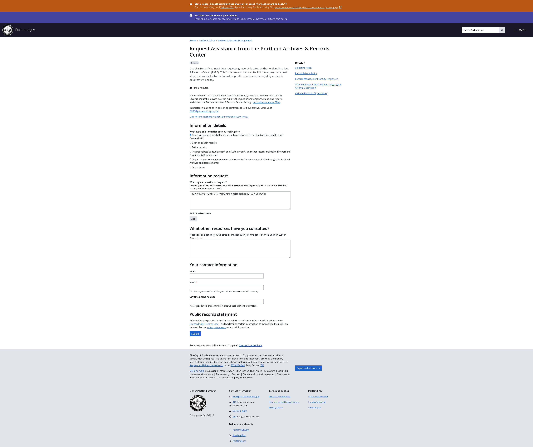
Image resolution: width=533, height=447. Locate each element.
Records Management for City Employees (316, 78)
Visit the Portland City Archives (311, 93)
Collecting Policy (303, 67)
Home (193, 40)
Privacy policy (276, 407)
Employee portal (316, 402)
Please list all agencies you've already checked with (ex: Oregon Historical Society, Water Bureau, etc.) (238, 236)
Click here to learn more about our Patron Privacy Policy (219, 116)
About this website (318, 396)
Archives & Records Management (235, 40)
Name (193, 271)
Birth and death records (204, 142)
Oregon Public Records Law (204, 323)
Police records (199, 147)
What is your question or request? (208, 182)
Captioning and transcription (284, 402)
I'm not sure (198, 167)
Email (192, 282)
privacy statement (216, 327)
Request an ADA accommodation (206, 365)
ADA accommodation (279, 396)
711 (262, 365)
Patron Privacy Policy (306, 73)
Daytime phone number (202, 296)
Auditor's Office (207, 40)
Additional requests (200, 213)
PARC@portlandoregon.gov (204, 111)
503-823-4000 (238, 365)
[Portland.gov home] (18, 30)
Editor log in (314, 407)
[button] (520, 30)
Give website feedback (250, 345)
